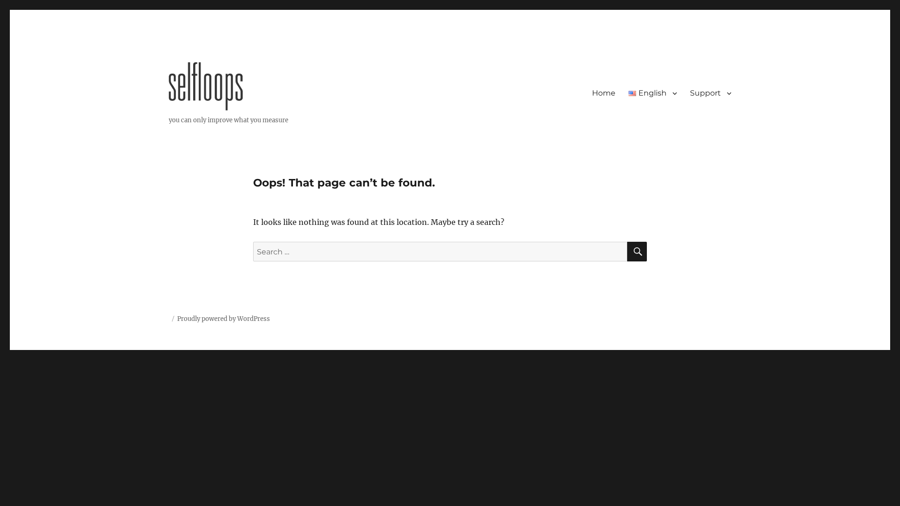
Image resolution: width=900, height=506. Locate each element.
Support (705, 93)
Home (603, 93)
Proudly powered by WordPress (223, 319)
